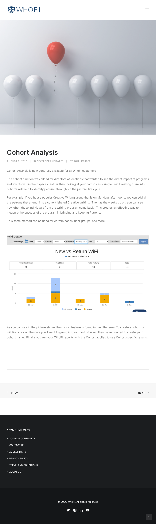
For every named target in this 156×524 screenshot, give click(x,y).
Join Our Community (22, 438)
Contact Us (16, 445)
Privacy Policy (18, 458)
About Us (15, 471)
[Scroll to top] (149, 516)
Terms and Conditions (23, 465)
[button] (147, 10)
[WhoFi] (24, 10)
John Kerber (82, 161)
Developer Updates (50, 161)
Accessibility (17, 451)
